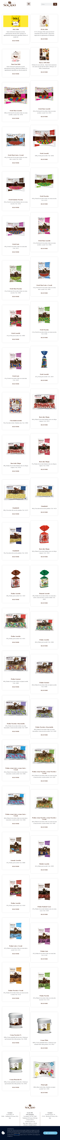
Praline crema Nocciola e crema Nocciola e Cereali (44, 772)
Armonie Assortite (16, 860)
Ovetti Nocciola (44, 196)
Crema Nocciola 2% (15, 1035)
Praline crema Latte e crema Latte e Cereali (15, 769)
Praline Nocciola (44, 996)
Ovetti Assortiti (44, 153)
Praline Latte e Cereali (15, 946)
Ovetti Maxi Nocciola (16, 289)
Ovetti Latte (15, 244)
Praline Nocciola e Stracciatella (16, 724)
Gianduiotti (16, 508)
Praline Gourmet (16, 679)
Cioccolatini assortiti (16, 420)
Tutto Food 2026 (15, 64)
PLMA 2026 (44, 29)
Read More (15, 40)
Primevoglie (44, 1085)
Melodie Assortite (44, 864)
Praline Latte (44, 951)
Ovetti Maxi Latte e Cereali (15, 155)
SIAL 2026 (16, 29)
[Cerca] (55, 4)
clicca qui (16, 1134)
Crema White (44, 1040)
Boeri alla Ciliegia (44, 417)
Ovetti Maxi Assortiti (16, 111)
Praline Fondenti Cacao (44, 907)
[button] (28, 4)
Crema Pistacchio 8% (16, 1079)
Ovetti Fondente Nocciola (16, 200)
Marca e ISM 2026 (44, 63)
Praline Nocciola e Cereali (15, 990)
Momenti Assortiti (44, 593)
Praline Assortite (15, 593)
